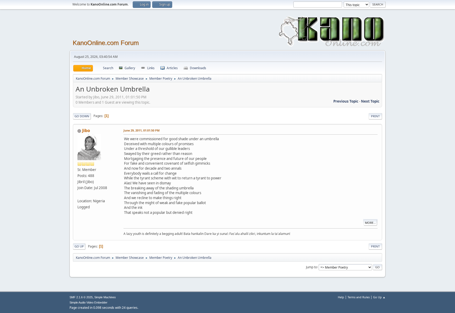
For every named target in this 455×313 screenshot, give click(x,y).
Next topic (370, 101)
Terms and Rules (359, 297)
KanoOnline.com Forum (106, 42)
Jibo (86, 130)
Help (341, 297)
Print (375, 116)
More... (370, 223)
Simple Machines (105, 297)
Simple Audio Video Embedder (88, 302)
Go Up (79, 246)
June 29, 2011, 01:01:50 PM (141, 130)
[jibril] (79, 194)
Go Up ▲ (379, 297)
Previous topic (345, 101)
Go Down (82, 116)
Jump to (311, 267)
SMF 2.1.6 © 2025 (81, 297)
